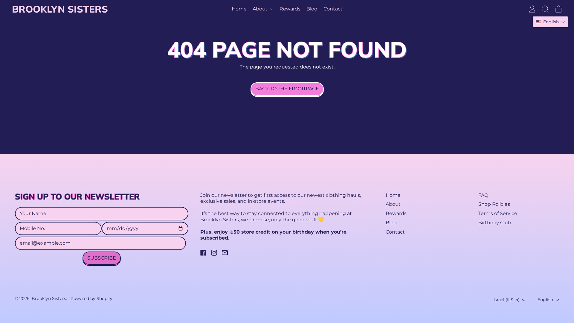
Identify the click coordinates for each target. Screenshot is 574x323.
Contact (333, 9)
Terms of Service (497, 213)
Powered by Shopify (91, 298)
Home (239, 9)
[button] (545, 9)
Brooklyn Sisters (60, 9)
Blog (311, 9)
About (393, 204)
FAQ (483, 195)
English (545, 299)
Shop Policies (494, 204)
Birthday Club (494, 223)
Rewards (290, 9)
